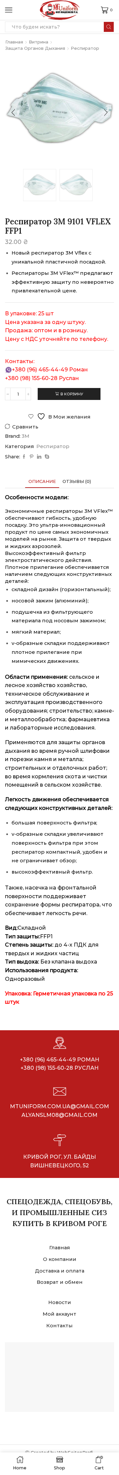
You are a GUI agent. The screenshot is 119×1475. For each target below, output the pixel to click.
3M (25, 436)
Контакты (59, 1326)
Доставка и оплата (59, 1271)
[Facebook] (24, 456)
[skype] (46, 456)
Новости (59, 1302)
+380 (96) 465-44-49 (40, 369)
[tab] (42, 481)
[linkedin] (39, 456)
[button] (13, 112)
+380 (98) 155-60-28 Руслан (59, 1068)
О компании (59, 1259)
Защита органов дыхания (35, 48)
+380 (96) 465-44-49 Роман (59, 1059)
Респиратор (85, 48)
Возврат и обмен (60, 1282)
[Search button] (109, 27)
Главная (14, 41)
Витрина (38, 41)
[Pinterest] (31, 456)
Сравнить (25, 426)
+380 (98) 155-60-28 (31, 378)
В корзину (71, 394)
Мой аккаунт (59, 1314)
